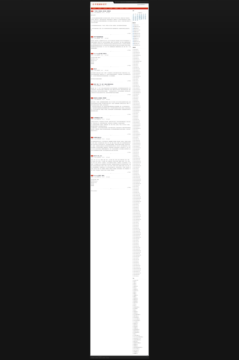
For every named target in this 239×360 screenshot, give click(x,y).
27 (143, 18)
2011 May (136, 243)
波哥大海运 (136, 316)
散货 (135, 292)
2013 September (137, 201)
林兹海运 (136, 344)
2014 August (136, 185)
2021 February (137, 86)
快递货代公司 (99, 119)
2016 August (136, 149)
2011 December (137, 232)
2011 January (137, 249)
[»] (96, 190)
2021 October (136, 74)
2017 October (136, 135)
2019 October (136, 109)
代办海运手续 (137, 45)
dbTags (136, 280)
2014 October (137, 182)
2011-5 (140, 12)
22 (133, 18)
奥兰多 (95, 68)
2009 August (136, 274)
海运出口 (136, 323)
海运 (135, 281)
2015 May (136, 171)
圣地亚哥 (136, 313)
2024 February (137, 52)
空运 (135, 284)
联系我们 (127, 8)
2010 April (136, 262)
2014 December (137, 179)
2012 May (136, 225)
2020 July (136, 95)
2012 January (137, 231)
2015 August (136, 167)
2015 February (137, 176)
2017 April (136, 137)
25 (139, 18)
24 (137, 18)
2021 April (136, 83)
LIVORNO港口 (137, 335)
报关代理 (121, 8)
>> (141, 12)
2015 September (137, 165)
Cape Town (136, 350)
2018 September (137, 128)
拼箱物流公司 (137, 36)
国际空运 (136, 299)
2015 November (137, 162)
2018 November (137, 125)
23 (135, 18)
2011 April (136, 244)
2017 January (137, 141)
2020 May (136, 98)
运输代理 (98, 70)
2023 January (136, 59)
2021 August (136, 77)
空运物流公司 (99, 85)
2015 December (137, 161)
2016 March (136, 156)
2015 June (136, 170)
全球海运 (136, 31)
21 (145, 17)
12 (141, 16)
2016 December (137, 143)
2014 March (136, 192)
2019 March (136, 119)
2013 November (137, 198)
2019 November (137, 107)
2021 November (137, 73)
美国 (135, 296)
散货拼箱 (136, 301)
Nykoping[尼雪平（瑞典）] (99, 175)
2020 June (136, 97)
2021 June (136, 80)
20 (143, 17)
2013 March (136, 210)
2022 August (136, 62)
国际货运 (136, 286)
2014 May (136, 189)
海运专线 (136, 311)
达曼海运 (136, 345)
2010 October (137, 253)
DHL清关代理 (136, 332)
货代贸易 (136, 38)
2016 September (137, 147)
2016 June (136, 152)
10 (137, 16)
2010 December (137, 250)
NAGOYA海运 (136, 348)
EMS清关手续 (136, 329)
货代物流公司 (99, 157)
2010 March (136, 264)
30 (135, 20)
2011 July (136, 240)
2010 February (137, 265)
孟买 (135, 305)
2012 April (136, 226)
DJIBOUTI (136, 290)
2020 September (137, 92)
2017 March (136, 138)
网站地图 (92, 357)
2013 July (136, 204)
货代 (135, 304)
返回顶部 (147, 356)
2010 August (136, 256)
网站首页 (94, 8)
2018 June (136, 131)
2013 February (137, 211)
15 (133, 17)
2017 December (137, 134)
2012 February (137, 229)
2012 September (137, 219)
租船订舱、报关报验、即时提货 (100, 98)
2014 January (137, 195)
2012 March (136, 228)
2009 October (137, 271)
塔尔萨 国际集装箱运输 (98, 36)
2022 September (137, 61)
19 (141, 17)
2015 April (136, 173)
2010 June (136, 259)
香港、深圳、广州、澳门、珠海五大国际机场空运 (103, 84)
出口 (135, 287)
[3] (95, 190)
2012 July (136, 222)
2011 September (137, 237)
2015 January (137, 177)
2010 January (137, 267)
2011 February (137, 247)
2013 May (136, 207)
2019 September (137, 110)
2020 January (136, 104)
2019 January (136, 122)
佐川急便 (136, 308)
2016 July (136, 150)
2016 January (137, 159)
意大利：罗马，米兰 (98, 155)
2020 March (136, 101)
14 (145, 16)
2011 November (137, 234)
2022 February (137, 68)
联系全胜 (100, 357)
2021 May (136, 82)
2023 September (137, 55)
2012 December (137, 214)
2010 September (137, 255)
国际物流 (136, 289)
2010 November (137, 252)
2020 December (137, 89)
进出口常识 (136, 43)
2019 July (136, 113)
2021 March (136, 85)
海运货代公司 (99, 12)
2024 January (136, 53)
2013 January (137, 213)
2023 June (136, 56)
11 (139, 16)
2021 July (136, 79)
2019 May (136, 116)
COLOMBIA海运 (137, 314)
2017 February (137, 140)
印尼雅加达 (136, 351)
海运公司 (136, 302)
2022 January (136, 70)
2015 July (136, 168)
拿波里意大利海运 (137, 342)
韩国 (135, 293)
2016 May (136, 153)
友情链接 (96, 357)
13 (143, 16)
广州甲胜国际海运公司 (102, 3)
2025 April (136, 49)
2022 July (136, 64)
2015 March (136, 174)
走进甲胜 (99, 8)
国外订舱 (136, 341)
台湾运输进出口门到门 (98, 117)
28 (145, 18)
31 (137, 20)
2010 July (136, 258)
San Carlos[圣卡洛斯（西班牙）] (100, 53)
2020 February (137, 103)
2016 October (136, 146)
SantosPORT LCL (137, 338)
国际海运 (136, 298)
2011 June (136, 241)
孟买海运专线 (136, 307)
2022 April (136, 65)
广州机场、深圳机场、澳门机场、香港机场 (102, 11)
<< (138, 12)
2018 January (136, 132)
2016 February (137, 158)
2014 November (137, 180)
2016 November (137, 144)
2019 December (137, 106)
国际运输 (98, 38)
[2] (94, 190)
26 (141, 18)
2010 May (136, 261)
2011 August (136, 238)
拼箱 (135, 283)
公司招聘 (110, 8)
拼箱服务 (136, 353)
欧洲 (135, 310)
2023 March (136, 58)
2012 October (137, 217)
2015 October (137, 164)
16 (135, 17)
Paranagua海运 (137, 320)
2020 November (137, 91)
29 (133, 20)
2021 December (137, 71)
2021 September (137, 76)
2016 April (136, 155)
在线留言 (116, 8)
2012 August (136, 220)
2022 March (136, 67)
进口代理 (105, 8)
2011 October (137, 235)
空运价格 (136, 326)
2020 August (136, 94)
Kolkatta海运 (136, 317)
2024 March (136, 50)
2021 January (136, 88)
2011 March (136, 246)
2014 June (136, 188)
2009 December (137, 268)
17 (137, 17)
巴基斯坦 (136, 295)
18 (139, 17)
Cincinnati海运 (137, 319)
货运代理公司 (137, 35)
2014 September (137, 183)
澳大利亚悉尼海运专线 (138, 347)
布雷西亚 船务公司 (97, 137)
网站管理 (107, 357)
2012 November (137, 216)
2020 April (136, 100)
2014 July (136, 186)
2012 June (136, 223)
